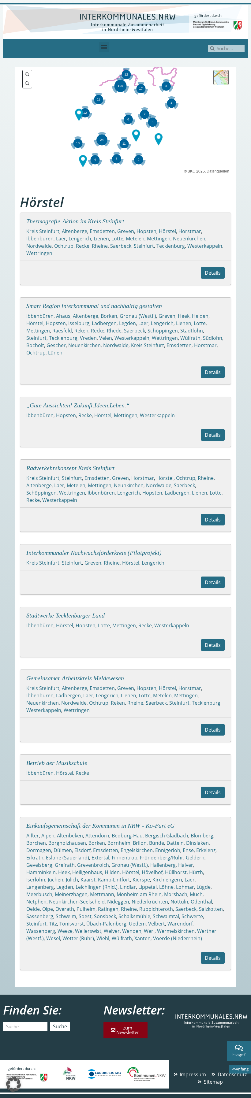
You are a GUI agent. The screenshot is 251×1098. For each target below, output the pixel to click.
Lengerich (80, 238)
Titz (53, 923)
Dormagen (38, 850)
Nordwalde (39, 246)
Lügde (204, 887)
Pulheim (86, 909)
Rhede (114, 330)
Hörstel (167, 231)
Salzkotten (211, 909)
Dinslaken (197, 843)
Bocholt (35, 345)
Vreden (88, 338)
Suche (60, 1026)
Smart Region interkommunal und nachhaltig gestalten (94, 305)
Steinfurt (144, 246)
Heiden (200, 316)
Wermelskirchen (176, 931)
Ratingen (108, 909)
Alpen (47, 835)
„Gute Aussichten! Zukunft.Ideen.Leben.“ (77, 405)
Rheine (100, 246)
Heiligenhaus (87, 872)
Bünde (156, 843)
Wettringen (39, 253)
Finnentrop (124, 857)
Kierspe (141, 879)
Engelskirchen (137, 850)
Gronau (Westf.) (138, 316)
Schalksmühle (134, 916)
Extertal (100, 857)
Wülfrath (190, 338)
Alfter (32, 835)
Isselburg (78, 323)
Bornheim (118, 843)
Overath (64, 909)
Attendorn (97, 835)
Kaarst (88, 879)
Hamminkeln (41, 872)
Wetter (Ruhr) (78, 938)
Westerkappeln (204, 246)
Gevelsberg (39, 865)
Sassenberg (39, 916)
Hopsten (146, 231)
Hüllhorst (176, 872)
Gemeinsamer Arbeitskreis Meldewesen (75, 678)
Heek (183, 316)
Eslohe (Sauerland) (67, 857)
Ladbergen (104, 323)
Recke (82, 246)
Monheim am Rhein (139, 894)
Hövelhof (152, 872)
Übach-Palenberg (106, 923)
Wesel (53, 938)
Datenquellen (218, 171)
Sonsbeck (105, 916)
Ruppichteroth (156, 909)
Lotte (117, 238)
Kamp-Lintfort (114, 879)
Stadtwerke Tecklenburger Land (65, 615)
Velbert (156, 923)
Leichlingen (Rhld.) (97, 887)
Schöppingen (163, 330)
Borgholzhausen (67, 843)
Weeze (65, 931)
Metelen (135, 238)
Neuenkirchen (189, 238)
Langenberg (40, 887)
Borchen (36, 843)
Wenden (131, 931)
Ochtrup (63, 246)
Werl (149, 931)
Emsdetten (102, 231)
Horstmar (189, 231)
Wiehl (102, 938)
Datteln (175, 843)
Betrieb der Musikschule (56, 762)
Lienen (101, 238)
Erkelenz (205, 850)
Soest (85, 916)
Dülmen (63, 850)
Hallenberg (163, 865)
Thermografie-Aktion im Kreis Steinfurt (75, 221)
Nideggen (118, 901)
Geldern (195, 857)
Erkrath (34, 857)
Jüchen (55, 879)
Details (213, 272)
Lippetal (147, 887)
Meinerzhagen (71, 894)
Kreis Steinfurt (42, 231)
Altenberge (74, 231)
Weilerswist (88, 931)
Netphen (36, 901)
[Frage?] (239, 1047)
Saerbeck (120, 246)
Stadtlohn (191, 330)
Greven (125, 231)
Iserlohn (35, 879)
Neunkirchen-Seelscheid (77, 901)
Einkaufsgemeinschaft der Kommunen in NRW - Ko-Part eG (100, 825)
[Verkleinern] (27, 83)
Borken (109, 316)
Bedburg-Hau (127, 835)
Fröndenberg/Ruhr (161, 857)
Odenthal (201, 901)
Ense (188, 850)
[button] (104, 47)
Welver (112, 931)
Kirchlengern (167, 879)
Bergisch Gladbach (166, 835)
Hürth (196, 872)
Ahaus (63, 316)
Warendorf (180, 923)
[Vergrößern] (27, 74)
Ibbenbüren (40, 238)
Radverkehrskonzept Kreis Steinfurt (70, 468)
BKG (191, 171)
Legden (127, 323)
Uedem (137, 923)
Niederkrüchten (150, 901)
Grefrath (65, 865)
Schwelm (66, 916)
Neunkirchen (129, 485)
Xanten (142, 938)
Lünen (55, 352)
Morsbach (175, 894)
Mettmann (102, 894)
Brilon (140, 843)
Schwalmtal (166, 916)
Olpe (47, 909)
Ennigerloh (167, 850)
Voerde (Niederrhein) (177, 938)
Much (196, 894)
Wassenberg (40, 931)
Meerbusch (39, 894)
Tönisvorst (71, 923)
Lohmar (185, 887)
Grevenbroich (93, 865)
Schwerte (192, 916)
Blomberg (202, 835)
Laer (61, 238)
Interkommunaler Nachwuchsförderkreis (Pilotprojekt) (94, 552)
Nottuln (179, 901)
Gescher (56, 345)
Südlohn (212, 338)
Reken (81, 330)
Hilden (112, 872)
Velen (105, 338)
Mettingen (158, 238)
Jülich (72, 879)
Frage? (238, 1054)
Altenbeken (70, 835)
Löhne (166, 887)
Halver (185, 865)
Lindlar (128, 887)
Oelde (33, 909)
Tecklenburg (170, 246)
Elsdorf (82, 850)
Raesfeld (62, 330)
